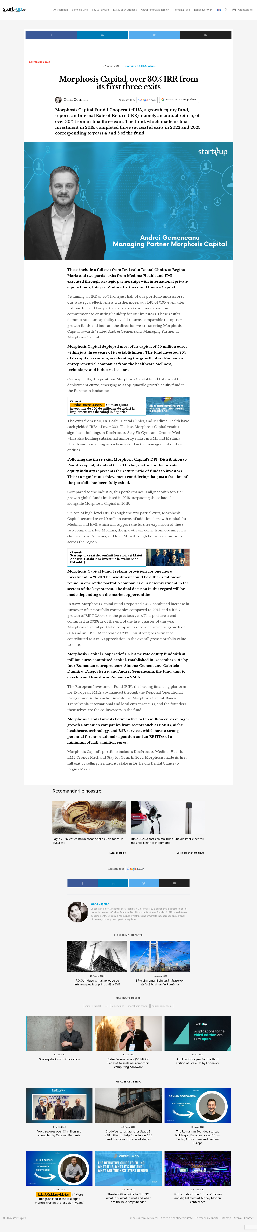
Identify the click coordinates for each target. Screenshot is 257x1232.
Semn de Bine (80, 9)
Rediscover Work (203, 9)
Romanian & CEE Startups (139, 66)
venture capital (93, 1005)
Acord (177, 1218)
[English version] (219, 9)
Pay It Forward (100, 9)
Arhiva (238, 1218)
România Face (182, 9)
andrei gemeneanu (162, 1005)
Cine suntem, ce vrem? (144, 1218)
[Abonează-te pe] (147, 100)
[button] (226, 9)
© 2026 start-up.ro (14, 1218)
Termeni (206, 1218)
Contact (249, 1218)
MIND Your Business (125, 9)
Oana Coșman (75, 100)
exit (106, 1005)
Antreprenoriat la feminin (155, 9)
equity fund (118, 1005)
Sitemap (226, 1218)
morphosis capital (138, 1005)
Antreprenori (60, 9)
